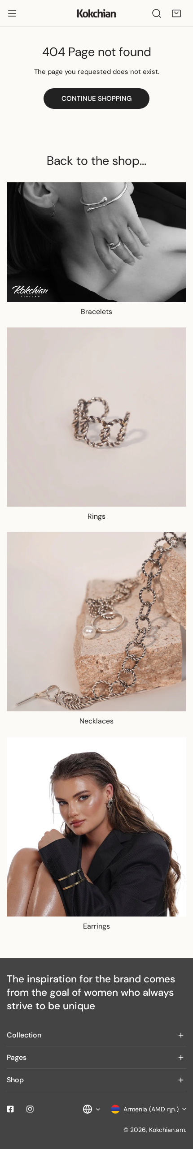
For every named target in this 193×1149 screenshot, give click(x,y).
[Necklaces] (96, 621)
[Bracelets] (96, 242)
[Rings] (96, 417)
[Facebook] (10, 1109)
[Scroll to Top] (177, 1101)
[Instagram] (30, 1109)
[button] (176, 13)
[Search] (157, 13)
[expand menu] (12, 13)
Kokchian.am (167, 1130)
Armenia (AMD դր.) (151, 1109)
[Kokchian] (96, 13)
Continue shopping (96, 98)
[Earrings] (96, 827)
